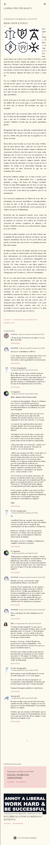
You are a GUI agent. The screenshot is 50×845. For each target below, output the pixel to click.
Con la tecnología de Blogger (27, 838)
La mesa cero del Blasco (18, 8)
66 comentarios (18, 823)
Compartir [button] (7, 319)
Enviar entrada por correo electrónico (25, 319)
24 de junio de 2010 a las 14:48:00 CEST (25, 670)
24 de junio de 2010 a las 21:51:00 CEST (24, 698)
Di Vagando (15, 392)
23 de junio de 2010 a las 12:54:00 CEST (32, 348)
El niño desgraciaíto (18, 368)
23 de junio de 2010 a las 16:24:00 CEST (25, 513)
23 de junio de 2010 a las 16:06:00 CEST (25, 394)
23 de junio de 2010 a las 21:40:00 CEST (32, 577)
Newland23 (15, 696)
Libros (13, 323)
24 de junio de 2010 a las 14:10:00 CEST (28, 623)
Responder (15, 343)
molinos (14, 334)
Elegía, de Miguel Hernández (18, 776)
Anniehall (14, 348)
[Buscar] (44, 3)
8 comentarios (21, 782)
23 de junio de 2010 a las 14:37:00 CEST (25, 370)
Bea (12, 623)
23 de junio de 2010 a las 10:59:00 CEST (31, 334)
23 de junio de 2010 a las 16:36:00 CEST (25, 553)
